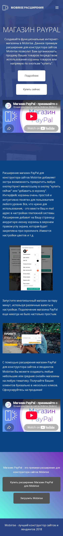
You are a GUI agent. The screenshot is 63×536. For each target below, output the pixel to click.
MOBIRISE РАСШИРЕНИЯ (27, 7)
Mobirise (10, 525)
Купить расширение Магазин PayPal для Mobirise (31, 484)
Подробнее (31, 75)
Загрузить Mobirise (31, 498)
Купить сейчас (31, 89)
